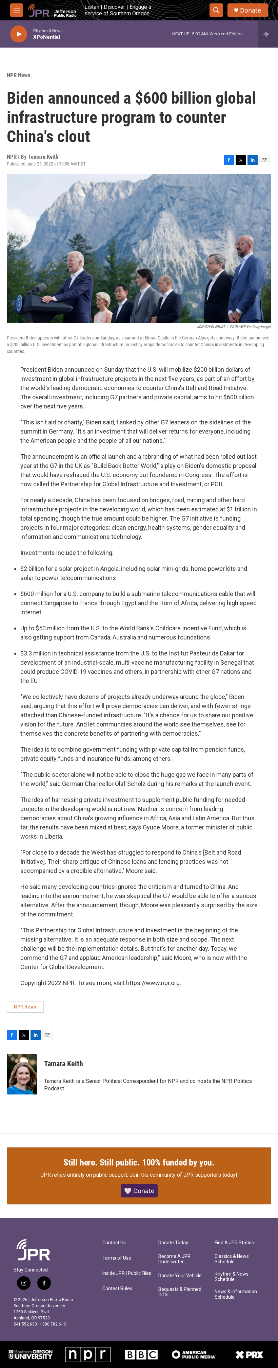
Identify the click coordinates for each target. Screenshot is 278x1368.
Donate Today (173, 1242)
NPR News (19, 75)
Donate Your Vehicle (180, 1275)
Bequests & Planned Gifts (179, 1292)
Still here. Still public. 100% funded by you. (139, 1162)
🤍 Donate (139, 1191)
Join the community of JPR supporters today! (183, 1175)
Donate (250, 10)
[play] (18, 34)
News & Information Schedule (236, 1294)
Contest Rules (117, 1288)
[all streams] (268, 34)
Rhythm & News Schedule (232, 1276)
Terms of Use (116, 1258)
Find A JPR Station (234, 1242)
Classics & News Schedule (232, 1259)
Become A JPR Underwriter (174, 1259)
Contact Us (114, 1242)
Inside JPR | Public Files (126, 1273)
